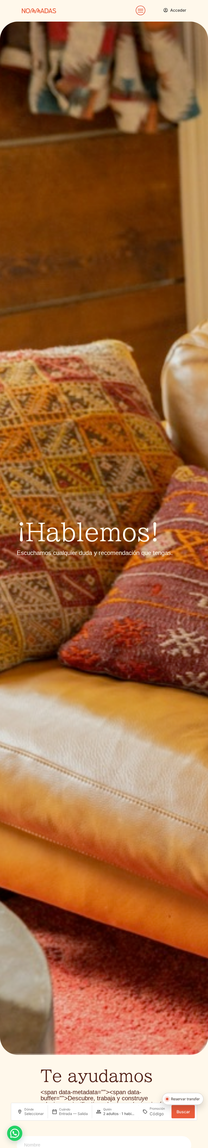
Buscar (183, 1111)
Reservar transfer (185, 1099)
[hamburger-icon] (139, 10)
